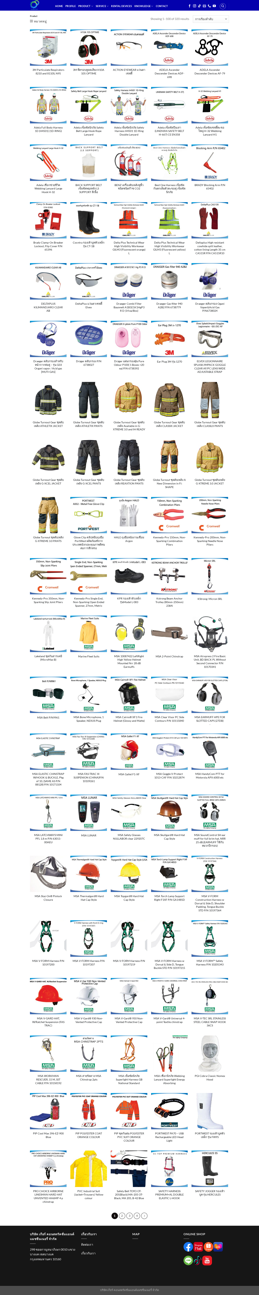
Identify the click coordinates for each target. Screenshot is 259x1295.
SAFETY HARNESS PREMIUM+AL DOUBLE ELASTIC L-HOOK (169, 1194)
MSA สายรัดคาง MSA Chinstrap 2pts (88, 1077)
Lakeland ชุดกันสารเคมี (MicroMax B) (48, 658)
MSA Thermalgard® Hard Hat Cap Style (89, 897)
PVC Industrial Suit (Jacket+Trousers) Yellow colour (88, 1194)
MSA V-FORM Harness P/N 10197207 (89, 962)
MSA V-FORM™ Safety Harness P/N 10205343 (210, 962)
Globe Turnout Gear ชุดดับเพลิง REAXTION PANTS (129, 481)
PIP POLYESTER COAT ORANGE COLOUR (88, 1135)
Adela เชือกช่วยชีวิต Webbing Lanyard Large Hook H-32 (48, 188)
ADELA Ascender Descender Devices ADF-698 (169, 73)
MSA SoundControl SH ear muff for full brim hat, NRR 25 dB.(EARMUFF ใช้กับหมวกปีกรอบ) (210, 840)
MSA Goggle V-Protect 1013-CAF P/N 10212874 (169, 775)
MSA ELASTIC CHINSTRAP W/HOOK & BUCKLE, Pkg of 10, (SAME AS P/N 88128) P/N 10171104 (48, 779)
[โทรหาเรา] (209, 6)
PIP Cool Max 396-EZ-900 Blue (48, 1135)
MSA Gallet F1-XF (129, 774)
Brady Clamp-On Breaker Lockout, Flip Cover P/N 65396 (48, 246)
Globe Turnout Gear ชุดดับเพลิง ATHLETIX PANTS (88, 424)
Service (101, 6)
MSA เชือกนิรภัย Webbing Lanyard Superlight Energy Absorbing (169, 1079)
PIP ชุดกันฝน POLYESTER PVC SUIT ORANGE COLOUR (129, 1137)
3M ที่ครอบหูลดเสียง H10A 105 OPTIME (88, 71)
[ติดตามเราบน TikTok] (199, 6)
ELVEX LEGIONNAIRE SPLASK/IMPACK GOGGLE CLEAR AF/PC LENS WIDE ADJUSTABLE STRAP (210, 366)
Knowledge (142, 6)
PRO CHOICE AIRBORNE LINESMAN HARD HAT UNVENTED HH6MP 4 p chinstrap (48, 1196)
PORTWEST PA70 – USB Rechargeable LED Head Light (169, 1137)
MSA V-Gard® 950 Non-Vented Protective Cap (129, 1020)
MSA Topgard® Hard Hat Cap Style (129, 897)
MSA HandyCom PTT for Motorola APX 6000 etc (209, 775)
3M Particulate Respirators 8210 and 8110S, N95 (48, 71)
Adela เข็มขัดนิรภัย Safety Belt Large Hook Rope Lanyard (89, 131)
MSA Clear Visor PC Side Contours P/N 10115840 (169, 718)
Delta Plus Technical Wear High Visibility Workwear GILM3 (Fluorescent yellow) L (169, 248)
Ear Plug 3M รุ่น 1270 (169, 361)
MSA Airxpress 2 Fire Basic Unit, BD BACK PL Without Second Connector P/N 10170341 (210, 661)
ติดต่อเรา (87, 1244)
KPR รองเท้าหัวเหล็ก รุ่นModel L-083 (129, 600)
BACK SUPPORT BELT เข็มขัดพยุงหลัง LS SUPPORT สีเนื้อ (88, 188)
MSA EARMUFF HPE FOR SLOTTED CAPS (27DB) (210, 718)
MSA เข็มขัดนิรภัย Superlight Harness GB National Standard (129, 1079)
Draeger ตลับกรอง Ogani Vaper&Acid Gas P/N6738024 (209, 307)
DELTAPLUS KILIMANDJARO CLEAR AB (48, 307)
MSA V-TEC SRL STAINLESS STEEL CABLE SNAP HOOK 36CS (210, 1022)
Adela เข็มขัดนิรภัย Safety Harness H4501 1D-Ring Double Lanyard (129, 131)
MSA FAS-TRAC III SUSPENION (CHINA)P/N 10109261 (89, 777)
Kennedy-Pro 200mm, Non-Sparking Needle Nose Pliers (210, 541)
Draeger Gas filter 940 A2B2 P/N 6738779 (169, 305)
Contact (162, 6)
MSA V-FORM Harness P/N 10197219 (129, 962)
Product (84, 6)
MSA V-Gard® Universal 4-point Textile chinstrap (169, 1020)
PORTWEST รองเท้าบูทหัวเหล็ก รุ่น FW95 (210, 1135)
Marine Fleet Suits (88, 656)
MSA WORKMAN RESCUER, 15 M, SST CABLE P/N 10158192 (48, 1079)
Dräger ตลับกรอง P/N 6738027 (88, 363)
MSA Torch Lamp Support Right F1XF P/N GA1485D (169, 897)
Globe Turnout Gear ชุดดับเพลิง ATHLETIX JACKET (48, 424)
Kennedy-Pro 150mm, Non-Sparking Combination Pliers (169, 541)
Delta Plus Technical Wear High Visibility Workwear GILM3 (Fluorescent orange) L (129, 248)
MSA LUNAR (88, 835)
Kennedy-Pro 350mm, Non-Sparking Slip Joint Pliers (48, 600)
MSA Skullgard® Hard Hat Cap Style (169, 836)
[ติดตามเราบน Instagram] (194, 6)
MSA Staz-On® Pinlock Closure (48, 897)
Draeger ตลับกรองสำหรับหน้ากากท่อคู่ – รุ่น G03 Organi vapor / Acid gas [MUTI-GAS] (48, 366)
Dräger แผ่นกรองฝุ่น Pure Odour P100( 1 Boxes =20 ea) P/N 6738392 (129, 365)
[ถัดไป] (144, 1216)
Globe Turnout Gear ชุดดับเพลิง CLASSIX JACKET (169, 424)
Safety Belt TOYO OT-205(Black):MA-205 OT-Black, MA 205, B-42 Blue (129, 1194)
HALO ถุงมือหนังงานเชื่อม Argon (129, 539)
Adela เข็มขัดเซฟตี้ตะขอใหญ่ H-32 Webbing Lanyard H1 (209, 131)
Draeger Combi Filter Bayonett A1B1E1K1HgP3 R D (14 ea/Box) (129, 307)
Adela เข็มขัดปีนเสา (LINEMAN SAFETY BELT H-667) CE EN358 (169, 131)
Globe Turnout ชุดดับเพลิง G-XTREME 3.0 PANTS (48, 539)
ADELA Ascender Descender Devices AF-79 (210, 71)
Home (59, 6)
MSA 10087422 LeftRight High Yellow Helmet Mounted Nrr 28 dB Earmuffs (129, 661)
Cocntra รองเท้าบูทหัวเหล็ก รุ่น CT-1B (88, 244)
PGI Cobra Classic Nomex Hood (210, 1077)
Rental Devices (121, 6)
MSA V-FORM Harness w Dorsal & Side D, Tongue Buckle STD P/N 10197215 (169, 964)
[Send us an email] (204, 6)
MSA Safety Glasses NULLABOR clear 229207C (129, 836)
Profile (70, 6)
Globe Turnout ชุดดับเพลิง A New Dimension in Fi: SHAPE (169, 483)
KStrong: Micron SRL (210, 598)
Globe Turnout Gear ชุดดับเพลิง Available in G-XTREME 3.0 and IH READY (129, 426)
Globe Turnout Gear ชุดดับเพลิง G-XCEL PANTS (88, 481)
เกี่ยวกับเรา (88, 1253)
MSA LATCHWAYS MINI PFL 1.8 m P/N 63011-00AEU (48, 838)
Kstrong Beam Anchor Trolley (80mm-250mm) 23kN (169, 602)
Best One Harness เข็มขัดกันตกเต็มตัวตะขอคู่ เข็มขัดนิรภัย (169, 188)
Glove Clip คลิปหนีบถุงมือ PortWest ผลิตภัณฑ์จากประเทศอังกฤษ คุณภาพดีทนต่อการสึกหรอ (88, 543)
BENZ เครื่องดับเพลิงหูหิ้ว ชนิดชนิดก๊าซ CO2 (129, 186)
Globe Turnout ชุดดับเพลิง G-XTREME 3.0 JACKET (210, 481)
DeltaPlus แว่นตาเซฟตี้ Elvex (88, 305)
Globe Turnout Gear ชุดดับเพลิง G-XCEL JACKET (48, 481)
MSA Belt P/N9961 (48, 717)
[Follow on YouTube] (214, 6)
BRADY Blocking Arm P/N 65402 (210, 186)
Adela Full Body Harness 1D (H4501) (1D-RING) (48, 129)
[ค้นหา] (223, 6)
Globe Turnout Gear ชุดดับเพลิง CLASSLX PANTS (209, 424)
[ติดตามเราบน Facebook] (189, 6)
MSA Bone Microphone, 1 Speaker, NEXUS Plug (89, 718)
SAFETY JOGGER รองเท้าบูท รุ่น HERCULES (210, 1192)
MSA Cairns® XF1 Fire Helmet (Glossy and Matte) (129, 718)
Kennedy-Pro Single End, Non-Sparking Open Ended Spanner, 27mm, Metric (88, 602)
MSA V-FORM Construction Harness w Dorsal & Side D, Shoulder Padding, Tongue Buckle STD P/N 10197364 (210, 903)
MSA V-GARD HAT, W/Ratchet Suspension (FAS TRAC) (48, 1022)
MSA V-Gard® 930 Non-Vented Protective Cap (88, 1020)
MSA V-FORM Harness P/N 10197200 (48, 962)
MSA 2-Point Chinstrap (169, 656)
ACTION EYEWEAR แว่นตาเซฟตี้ (129, 71)
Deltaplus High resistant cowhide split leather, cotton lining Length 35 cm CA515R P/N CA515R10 (209, 248)
